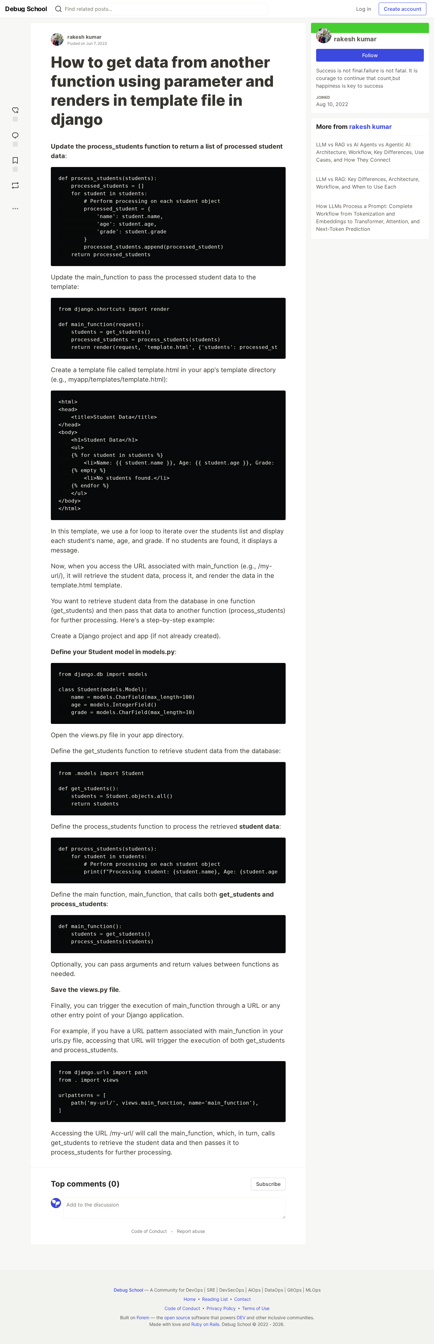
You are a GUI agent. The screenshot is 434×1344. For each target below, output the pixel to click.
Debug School (128, 1290)
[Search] (58, 9)
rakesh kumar (84, 37)
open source (177, 1317)
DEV (241, 1317)
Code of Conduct (149, 1231)
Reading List (215, 1299)
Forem (143, 1317)
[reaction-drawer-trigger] (15, 114)
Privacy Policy (221, 1308)
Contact (242, 1299)
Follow (370, 55)
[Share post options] (15, 208)
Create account (402, 9)
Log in (363, 9)
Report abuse (191, 1231)
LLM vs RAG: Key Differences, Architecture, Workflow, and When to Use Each (367, 183)
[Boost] (15, 185)
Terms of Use (255, 1308)
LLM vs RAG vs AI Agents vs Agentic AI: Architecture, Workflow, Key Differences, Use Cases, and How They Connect (370, 152)
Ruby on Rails (205, 1324)
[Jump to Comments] (15, 139)
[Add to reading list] (15, 164)
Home (190, 1299)
